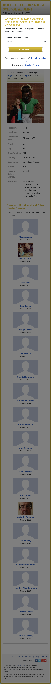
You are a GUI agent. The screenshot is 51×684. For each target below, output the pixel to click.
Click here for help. (32, 65)
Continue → (25, 49)
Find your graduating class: (17, 37)
